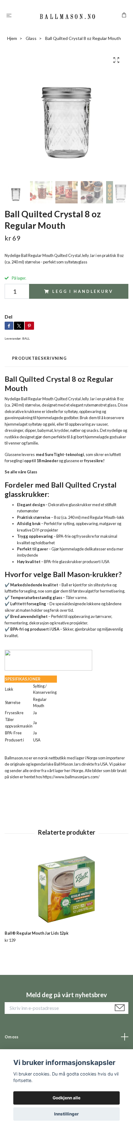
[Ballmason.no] (67, 15)
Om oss (11, 1036)
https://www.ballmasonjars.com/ (71, 776)
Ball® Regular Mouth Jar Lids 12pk (36, 933)
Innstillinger (66, 1113)
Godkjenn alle (66, 1097)
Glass (31, 38)
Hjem (12, 38)
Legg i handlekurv (82, 291)
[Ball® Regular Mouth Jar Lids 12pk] (66, 889)
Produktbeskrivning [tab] (39, 358)
